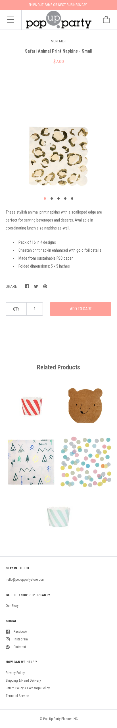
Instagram (21, 639)
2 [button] (52, 198)
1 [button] (45, 198)
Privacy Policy (15, 673)
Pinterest (20, 647)
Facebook (20, 632)
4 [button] (65, 198)
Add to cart (81, 309)
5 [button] (72, 198)
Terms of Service (17, 696)
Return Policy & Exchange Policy (28, 688)
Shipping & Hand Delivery (23, 680)
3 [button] (58, 198)
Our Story (12, 606)
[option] (58, 132)
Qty (16, 309)
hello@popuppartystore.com (25, 580)
